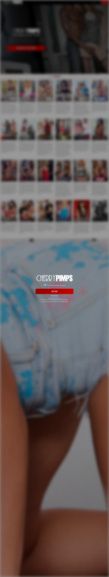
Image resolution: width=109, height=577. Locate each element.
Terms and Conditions (64, 299)
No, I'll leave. (54, 295)
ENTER (55, 291)
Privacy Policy (55, 299)
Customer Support (64, 301)
